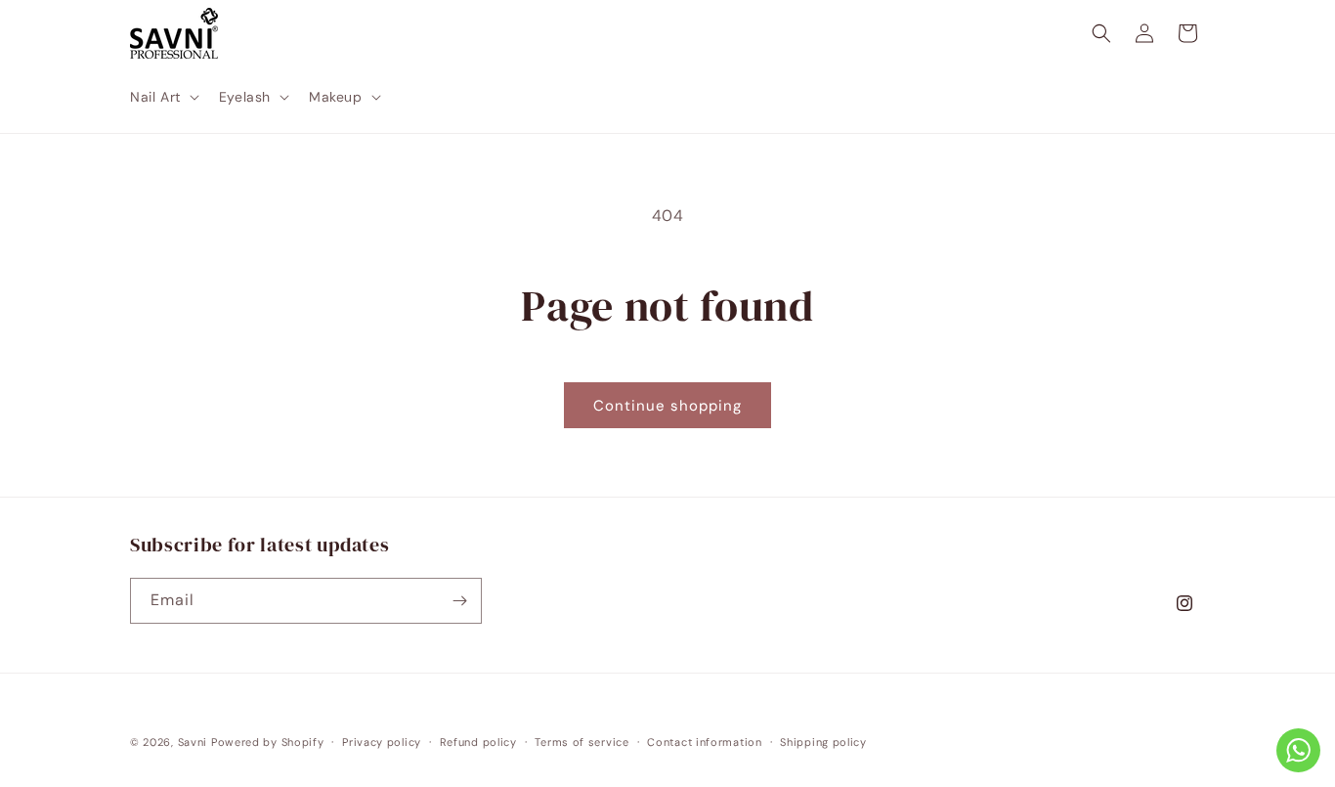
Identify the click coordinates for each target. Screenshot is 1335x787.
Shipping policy (823, 742)
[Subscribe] (459, 601)
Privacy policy (381, 742)
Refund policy (478, 742)
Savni (193, 742)
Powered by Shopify (267, 742)
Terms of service (581, 742)
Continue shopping (667, 405)
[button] (162, 96)
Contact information (704, 742)
